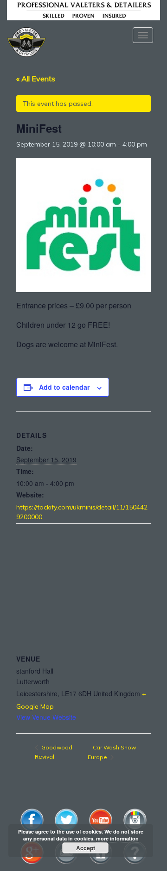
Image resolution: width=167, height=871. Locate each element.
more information (117, 838)
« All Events (35, 78)
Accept (85, 848)
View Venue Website (46, 717)
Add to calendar (64, 387)
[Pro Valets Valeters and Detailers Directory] (83, 9)
